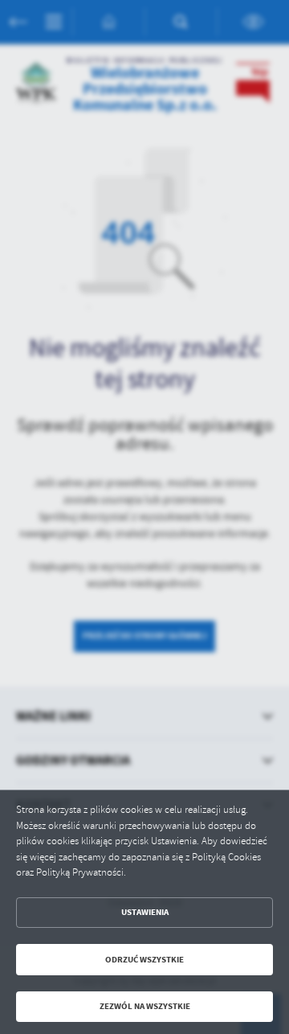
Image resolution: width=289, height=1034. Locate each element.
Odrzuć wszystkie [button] (144, 960)
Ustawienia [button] (145, 912)
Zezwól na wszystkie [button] (145, 1006)
